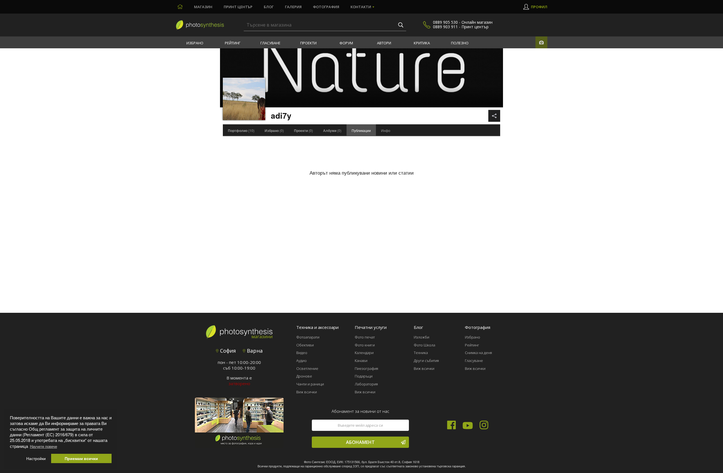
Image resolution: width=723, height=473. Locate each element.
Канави (361, 360)
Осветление (307, 368)
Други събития (426, 360)
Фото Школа (424, 345)
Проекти (308, 42)
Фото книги (365, 345)
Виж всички (306, 391)
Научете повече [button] (43, 446)
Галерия (293, 6)
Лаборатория (366, 384)
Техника (421, 352)
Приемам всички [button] (81, 458)
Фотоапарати (307, 337)
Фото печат (365, 337)
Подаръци (364, 376)
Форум (346, 42)
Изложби (421, 337)
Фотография (326, 6)
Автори (384, 42)
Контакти (360, 6)
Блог (269, 6)
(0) (274, 130)
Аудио (301, 360)
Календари (364, 352)
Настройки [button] (36, 458)
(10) (241, 130)
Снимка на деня (478, 352)
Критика (422, 42)
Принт (238, 6)
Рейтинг (232, 42)
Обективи (305, 345)
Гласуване (270, 42)
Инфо (385, 130)
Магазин (203, 6)
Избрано (194, 42)
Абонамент (360, 442)
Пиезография (366, 368)
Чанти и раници (310, 384)
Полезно (460, 42)
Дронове (304, 376)
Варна (254, 350)
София (227, 350)
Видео (301, 352)
